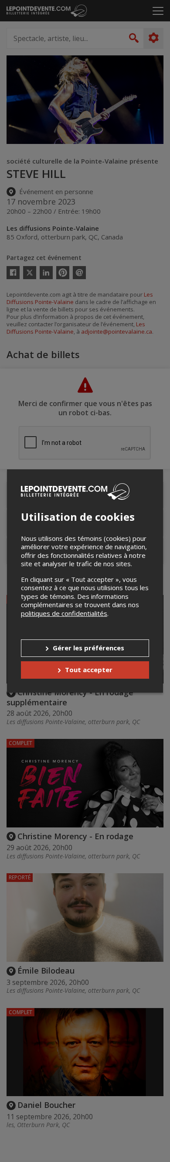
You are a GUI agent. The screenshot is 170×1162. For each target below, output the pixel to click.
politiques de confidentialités (64, 613)
